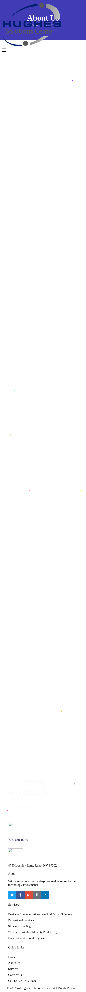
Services (13, 968)
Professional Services (21, 920)
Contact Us (15, 974)
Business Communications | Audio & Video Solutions (40, 914)
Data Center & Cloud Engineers (27, 937)
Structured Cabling (19, 926)
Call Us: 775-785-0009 (22, 980)
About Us (14, 962)
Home (12, 957)
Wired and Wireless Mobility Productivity (33, 932)
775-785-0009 (18, 840)
